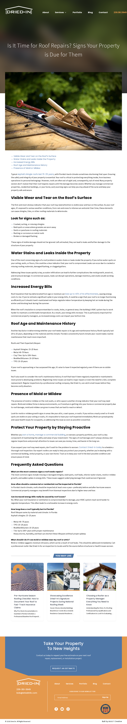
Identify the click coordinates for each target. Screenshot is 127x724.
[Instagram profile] (68, 709)
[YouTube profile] (62, 709)
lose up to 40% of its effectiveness (81, 293)
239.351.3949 (120, 12)
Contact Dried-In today (90, 447)
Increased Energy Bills (24, 162)
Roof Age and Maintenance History (30, 165)
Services (59, 12)
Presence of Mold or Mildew (27, 168)
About (45, 12)
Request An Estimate (63, 668)
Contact (103, 12)
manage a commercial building (50, 434)
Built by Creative (112, 721)
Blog (90, 12)
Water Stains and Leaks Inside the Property (34, 159)
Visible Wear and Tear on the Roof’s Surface (35, 156)
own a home (28, 434)
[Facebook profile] (56, 709)
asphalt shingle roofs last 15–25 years (35, 174)
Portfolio (77, 12)
